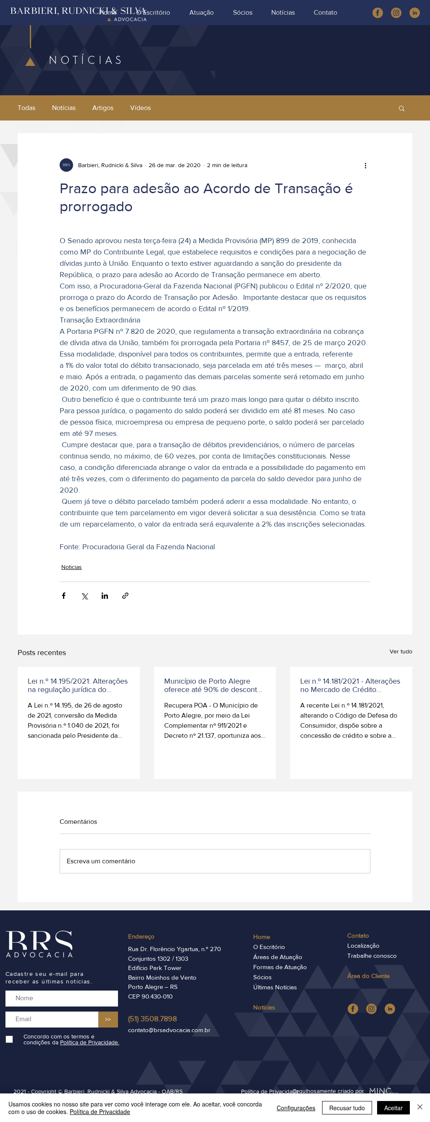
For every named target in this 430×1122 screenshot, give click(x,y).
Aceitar (393, 1108)
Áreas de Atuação (277, 956)
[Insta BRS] (396, 13)
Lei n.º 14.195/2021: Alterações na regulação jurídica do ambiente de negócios (78, 685)
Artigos (102, 107)
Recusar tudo (347, 1108)
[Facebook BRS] (378, 13)
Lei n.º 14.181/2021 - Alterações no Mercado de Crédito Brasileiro (350, 685)
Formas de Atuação (280, 966)
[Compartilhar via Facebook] (64, 596)
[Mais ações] (365, 165)
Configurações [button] (296, 1108)
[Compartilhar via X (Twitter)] (84, 596)
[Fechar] (420, 1107)
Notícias (64, 107)
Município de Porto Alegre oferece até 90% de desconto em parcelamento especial (212, 685)
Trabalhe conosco (372, 955)
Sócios (262, 976)
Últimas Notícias (275, 987)
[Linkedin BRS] (415, 13)
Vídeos (140, 107)
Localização (363, 945)
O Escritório (269, 946)
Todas (26, 107)
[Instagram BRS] (371, 1009)
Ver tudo (401, 651)
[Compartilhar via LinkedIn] (105, 596)
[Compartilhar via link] (125, 596)
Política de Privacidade (100, 1111)
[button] (402, 108)
